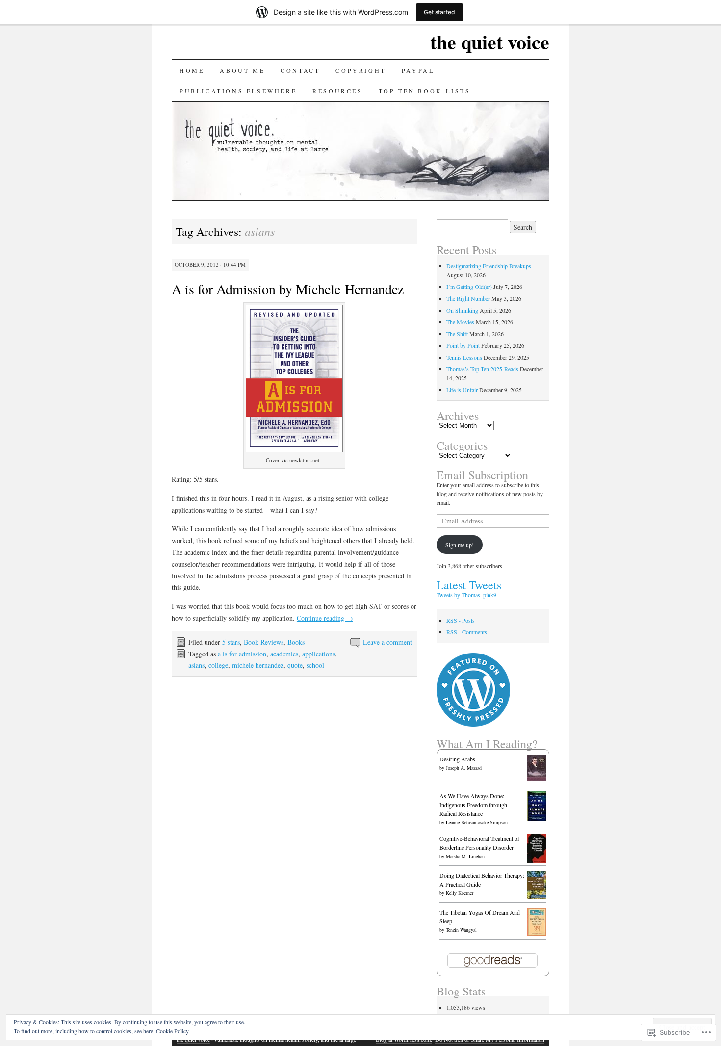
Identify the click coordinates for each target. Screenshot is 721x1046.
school (315, 665)
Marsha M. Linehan (465, 856)
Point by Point (463, 345)
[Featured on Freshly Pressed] (473, 724)
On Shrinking (462, 310)
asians (196, 665)
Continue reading (325, 618)
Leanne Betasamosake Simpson (477, 822)
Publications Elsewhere (238, 91)
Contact (300, 70)
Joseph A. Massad (464, 767)
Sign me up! (459, 545)
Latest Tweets (469, 585)
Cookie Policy (172, 1031)
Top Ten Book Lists (425, 91)
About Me (242, 70)
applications (318, 653)
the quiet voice (489, 41)
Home (192, 70)
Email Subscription (482, 475)
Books (296, 642)
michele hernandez (257, 665)
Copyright (360, 70)
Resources (337, 91)
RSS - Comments (466, 632)
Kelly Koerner (459, 892)
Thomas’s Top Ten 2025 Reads (482, 369)
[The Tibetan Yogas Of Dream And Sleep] (536, 934)
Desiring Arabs (457, 759)
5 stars (231, 642)
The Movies (460, 322)
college (218, 665)
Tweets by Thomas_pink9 (466, 595)
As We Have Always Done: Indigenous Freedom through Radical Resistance (473, 804)
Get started (439, 12)
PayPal (418, 70)
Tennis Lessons (464, 357)
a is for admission (242, 653)
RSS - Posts (460, 620)
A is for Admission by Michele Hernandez (288, 289)
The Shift (457, 334)
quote (295, 665)
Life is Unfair (462, 389)
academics (284, 653)
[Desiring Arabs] (536, 779)
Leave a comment (387, 642)
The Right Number (468, 298)
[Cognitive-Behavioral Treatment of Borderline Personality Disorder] (536, 861)
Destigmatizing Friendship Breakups (488, 266)
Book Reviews (263, 642)
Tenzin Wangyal (461, 929)
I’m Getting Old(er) (469, 286)
